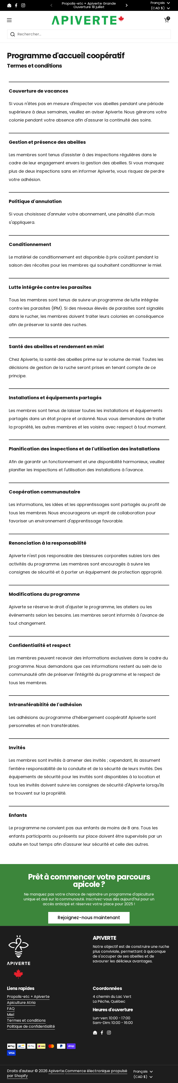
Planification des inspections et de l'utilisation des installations (84, 449)
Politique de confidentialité (31, 1026)
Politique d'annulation (35, 201)
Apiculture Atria (21, 1002)
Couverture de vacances (38, 91)
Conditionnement (30, 244)
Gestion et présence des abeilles (47, 142)
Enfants (18, 815)
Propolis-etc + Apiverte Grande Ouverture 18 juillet (89, 5)
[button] (166, 20)
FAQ (11, 1008)
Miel (10, 1014)
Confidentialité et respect (40, 645)
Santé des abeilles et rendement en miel (56, 346)
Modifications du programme (44, 594)
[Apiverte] (88, 20)
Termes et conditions (26, 1020)
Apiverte (56, 1071)
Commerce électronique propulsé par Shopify (67, 1073)
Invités (17, 747)
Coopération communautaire (44, 492)
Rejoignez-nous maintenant (89, 917)
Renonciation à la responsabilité (47, 543)
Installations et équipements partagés (55, 397)
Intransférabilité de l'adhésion (45, 704)
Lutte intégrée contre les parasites (50, 287)
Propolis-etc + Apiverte (28, 996)
